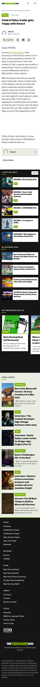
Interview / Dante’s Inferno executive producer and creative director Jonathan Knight (25, 482)
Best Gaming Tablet (11, 584)
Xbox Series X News (11, 537)
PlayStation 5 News (11, 530)
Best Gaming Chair (11, 569)
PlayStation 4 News (11, 534)
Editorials (20, 385)
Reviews (7, 551)
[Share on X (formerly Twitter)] (18, 40)
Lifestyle (6, 559)
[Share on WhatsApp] (29, 40)
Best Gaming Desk (11, 573)
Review (6, 332)
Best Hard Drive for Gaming (14, 577)
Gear (5, 565)
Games (6, 555)
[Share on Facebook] (23, 40)
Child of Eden (17, 52)
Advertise (7, 613)
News (3, 10)
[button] (28, 3)
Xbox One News (9, 541)
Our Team (7, 595)
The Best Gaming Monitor (13, 580)
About (6, 590)
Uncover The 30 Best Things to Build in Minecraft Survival (26, 501)
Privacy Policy (9, 620)
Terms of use (8, 623)
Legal (6, 608)
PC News (7, 526)
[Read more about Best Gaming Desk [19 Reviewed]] (15, 325)
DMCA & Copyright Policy (13, 616)
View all (34, 173)
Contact (6, 598)
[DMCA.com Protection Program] (7, 632)
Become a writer (10, 602)
